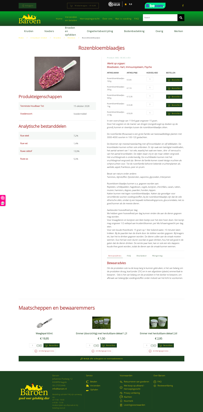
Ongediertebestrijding (100, 31)
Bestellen (176, 80)
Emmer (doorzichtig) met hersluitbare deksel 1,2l (101, 333)
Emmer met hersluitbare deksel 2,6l (158, 333)
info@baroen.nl (59, 388)
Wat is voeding (123, 18)
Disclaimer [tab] (142, 256)
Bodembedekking (134, 31)
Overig (159, 31)
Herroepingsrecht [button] (90, 18)
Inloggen (28, 6)
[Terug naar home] (30, 18)
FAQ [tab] (129, 256)
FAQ (136, 18)
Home (59, 18)
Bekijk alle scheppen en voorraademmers (103, 359)
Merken (178, 31)
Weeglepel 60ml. (44, 333)
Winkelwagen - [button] (85, 6)
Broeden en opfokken (70, 31)
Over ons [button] (107, 18)
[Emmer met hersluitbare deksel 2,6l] (158, 322)
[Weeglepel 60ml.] (44, 322)
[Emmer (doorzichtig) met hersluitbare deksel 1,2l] (101, 322)
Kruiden (28, 31)
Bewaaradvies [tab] (114, 256)
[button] (57, 73)
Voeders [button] (49, 31)
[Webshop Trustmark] (160, 5)
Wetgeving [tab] (157, 256)
